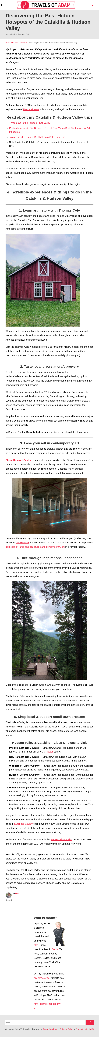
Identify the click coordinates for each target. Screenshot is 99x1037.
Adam (17, 893)
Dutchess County (23, 823)
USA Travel (15, 43)
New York (24, 43)
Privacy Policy (67, 1029)
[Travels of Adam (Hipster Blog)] (46, 5)
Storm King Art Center (18, 460)
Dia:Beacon (22, 542)
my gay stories (42, 978)
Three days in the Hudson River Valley (29, 123)
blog (36, 945)
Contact (79, 1029)
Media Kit (89, 1029)
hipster (49, 751)
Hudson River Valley (61, 839)
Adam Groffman (50, 1029)
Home (8, 43)
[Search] (90, 1022)
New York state (31, 109)
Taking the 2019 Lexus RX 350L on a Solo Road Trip (37, 137)
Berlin (55, 949)
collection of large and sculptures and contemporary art (35, 547)
